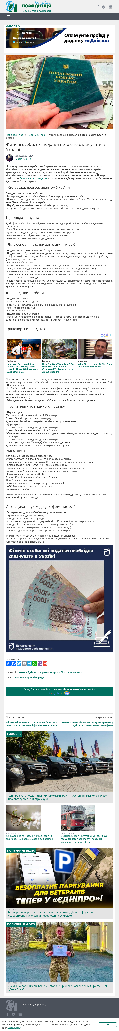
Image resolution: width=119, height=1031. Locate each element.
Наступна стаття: (87, 721)
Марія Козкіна (23, 158)
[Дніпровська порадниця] (13, 1006)
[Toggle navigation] (8, 16)
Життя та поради (71, 672)
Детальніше (15, 1027)
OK (107, 1024)
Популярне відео (21, 850)
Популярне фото (21, 924)
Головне (19, 677)
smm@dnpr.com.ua (37, 1004)
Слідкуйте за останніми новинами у (59, 691)
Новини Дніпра (15, 134)
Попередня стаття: (31, 721)
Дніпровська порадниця (33, 178)
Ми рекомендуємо (48, 672)
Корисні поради (34, 677)
